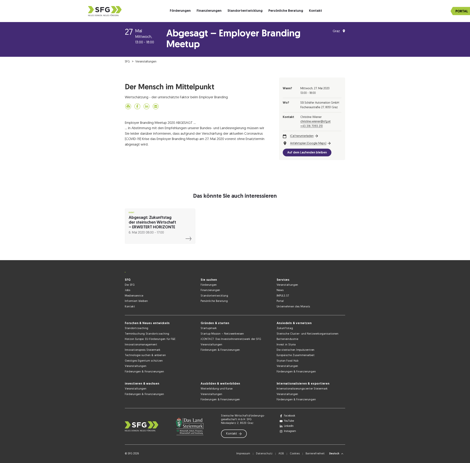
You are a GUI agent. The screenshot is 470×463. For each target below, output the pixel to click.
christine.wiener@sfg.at (315, 121)
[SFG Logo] (105, 11)
